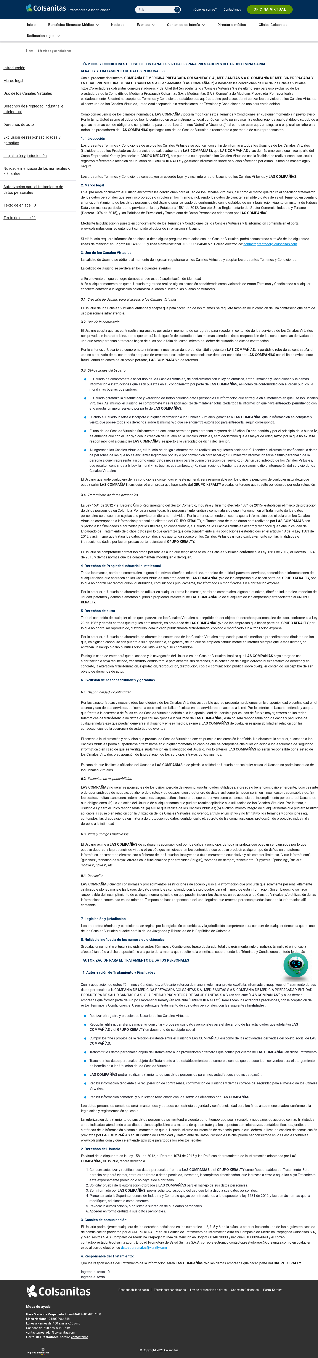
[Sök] (177, 9)
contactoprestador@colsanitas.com (270, 244)
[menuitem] (204, 9)
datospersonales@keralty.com (144, 1248)
